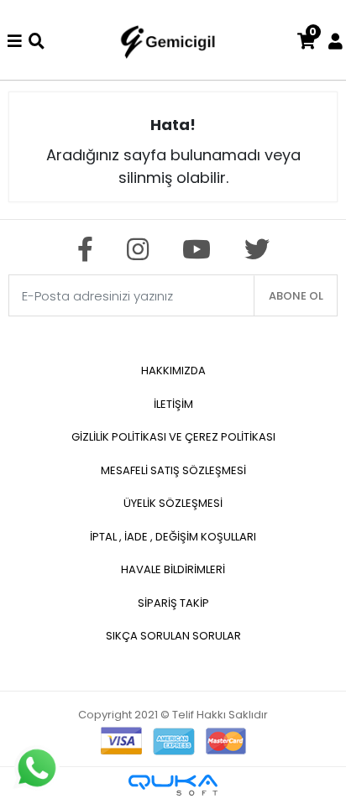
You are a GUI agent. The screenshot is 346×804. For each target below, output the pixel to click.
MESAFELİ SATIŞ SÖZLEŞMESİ (173, 470)
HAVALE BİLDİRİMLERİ (173, 569)
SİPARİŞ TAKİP (173, 603)
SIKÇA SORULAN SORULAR (173, 636)
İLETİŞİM (173, 404)
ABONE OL (296, 296)
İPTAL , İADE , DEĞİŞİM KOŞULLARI (173, 537)
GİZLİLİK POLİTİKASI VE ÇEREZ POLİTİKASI (173, 437)
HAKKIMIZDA (173, 371)
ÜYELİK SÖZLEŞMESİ (173, 503)
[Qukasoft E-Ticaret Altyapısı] (173, 785)
